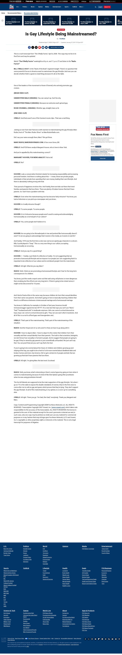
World (33, 7)
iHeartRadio (119, 639)
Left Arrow (2, 20)
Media (47, 7)
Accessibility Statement (67, 638)
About (64, 611)
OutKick (74, 7)
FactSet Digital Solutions (64, 644)
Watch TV (107, 7)
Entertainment (57, 7)
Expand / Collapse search (95, 7)
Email (46, 47)
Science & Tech (9, 611)
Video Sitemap (11, 640)
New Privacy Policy (19, 638)
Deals (84, 568)
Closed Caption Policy (45, 638)
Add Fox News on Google (57, 47)
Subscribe (102, 158)
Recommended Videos (14, 13)
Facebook (29, 47)
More (81, 7)
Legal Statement (75, 644)
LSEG (27, 646)
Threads (36, 47)
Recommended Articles (31, 13)
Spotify (115, 639)
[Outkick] (83, 1)
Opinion (40, 7)
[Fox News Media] (29, 1)
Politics (25, 7)
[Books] (109, 1)
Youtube (95, 639)
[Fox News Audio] (63, 1)
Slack (105, 639)
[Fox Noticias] (94, 1)
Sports (67, 7)
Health (64, 568)
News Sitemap (77, 638)
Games (25, 611)
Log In (100, 7)
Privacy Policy (94, 151)
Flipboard (39, 47)
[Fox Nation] (52, 1)
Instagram (92, 639)
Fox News (11, 7)
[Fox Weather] (74, 1)
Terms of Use (103, 151)
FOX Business (107, 568)
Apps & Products (88, 611)
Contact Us (57, 638)
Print (43, 47)
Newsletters (112, 639)
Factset (41, 644)
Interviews (61, 29)
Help (52, 638)
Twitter (32, 47)
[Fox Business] (41, 1)
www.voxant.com (58, 407)
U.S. (17, 7)
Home (3, 13)
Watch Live (47, 611)
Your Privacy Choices (33, 638)
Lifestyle (46, 568)
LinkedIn (102, 639)
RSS (109, 639)
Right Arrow (119, 20)
